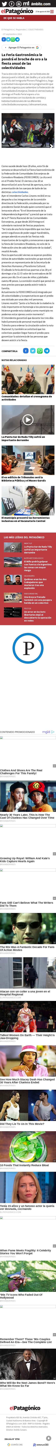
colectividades (20, 192)
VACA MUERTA (29, 576)
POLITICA (27, 608)
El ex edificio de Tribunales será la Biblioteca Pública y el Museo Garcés (24, 479)
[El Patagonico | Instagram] (19, 5)
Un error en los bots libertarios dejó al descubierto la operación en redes (37, 616)
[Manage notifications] (48, 1438)
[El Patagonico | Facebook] (11, 5)
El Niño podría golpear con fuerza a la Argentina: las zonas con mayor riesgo (38, 566)
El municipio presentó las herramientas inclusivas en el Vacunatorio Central (26, 519)
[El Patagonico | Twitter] (4, 5)
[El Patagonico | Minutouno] (26, 5)
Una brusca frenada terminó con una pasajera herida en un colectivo (38, 600)
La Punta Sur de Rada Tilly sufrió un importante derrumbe (23, 438)
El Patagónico (8, 29)
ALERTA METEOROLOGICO (33, 558)
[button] (51, 146)
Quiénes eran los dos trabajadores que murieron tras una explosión (35, 584)
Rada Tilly (28, 543)
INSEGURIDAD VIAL (31, 594)
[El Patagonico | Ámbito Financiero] (41, 5)
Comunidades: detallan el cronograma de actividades (27, 398)
